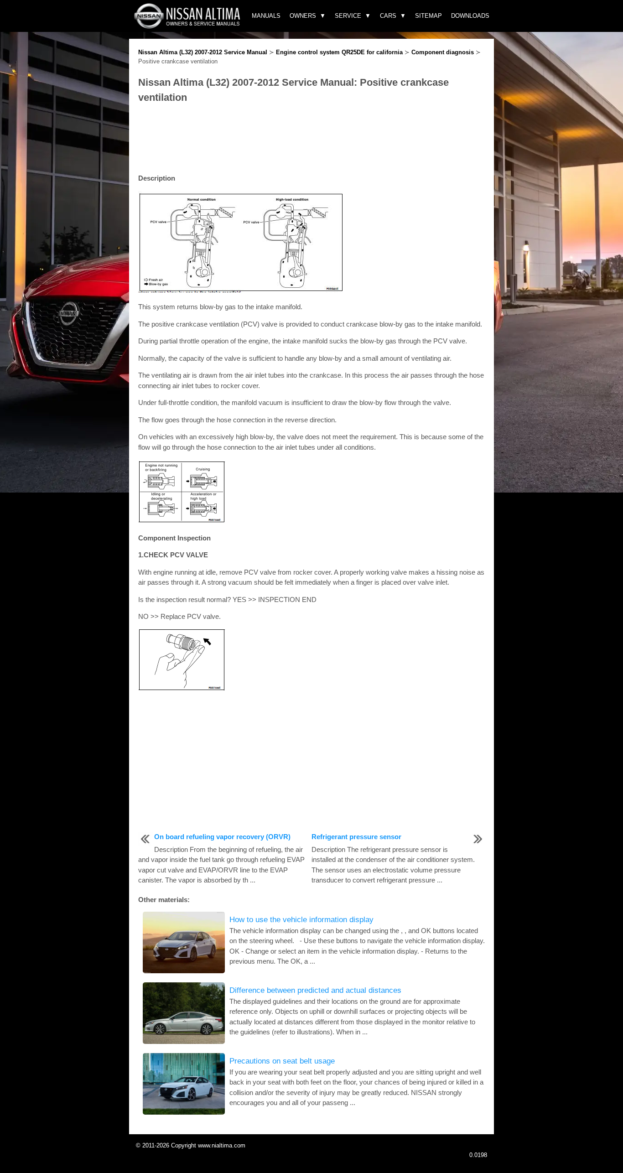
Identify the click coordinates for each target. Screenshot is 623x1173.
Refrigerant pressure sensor (356, 837)
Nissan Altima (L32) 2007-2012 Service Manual (202, 52)
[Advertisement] (311, 139)
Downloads (470, 15)
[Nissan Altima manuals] (188, 26)
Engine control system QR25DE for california (339, 52)
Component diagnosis (442, 52)
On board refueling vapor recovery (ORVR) (222, 837)
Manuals (266, 15)
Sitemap (428, 15)
